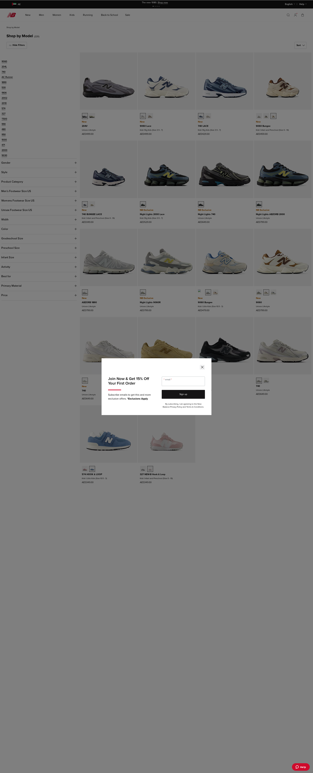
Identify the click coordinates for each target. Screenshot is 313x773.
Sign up (183, 394)
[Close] (202, 367)
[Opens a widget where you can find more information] (301, 767)
